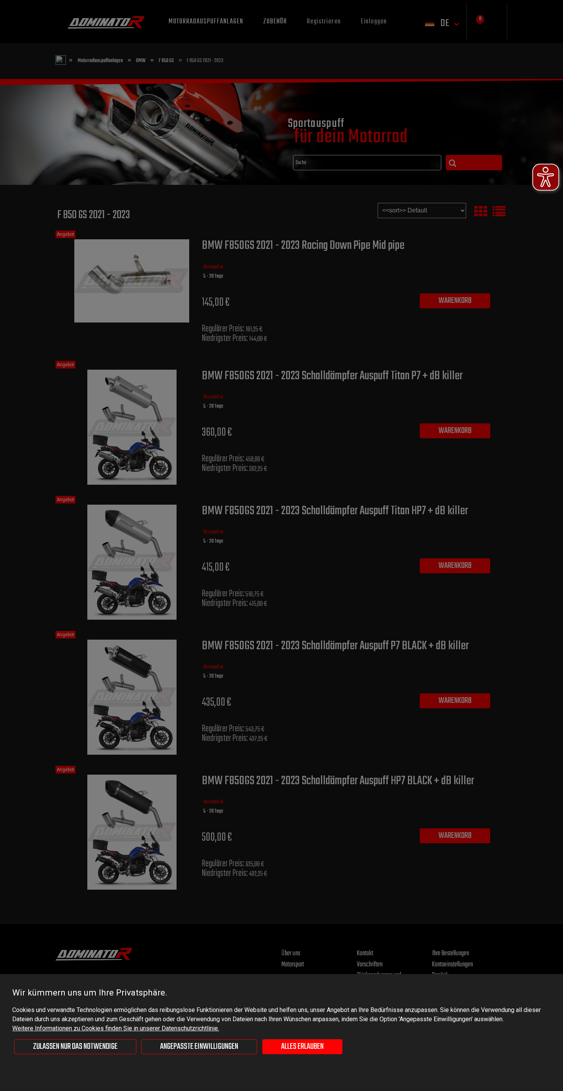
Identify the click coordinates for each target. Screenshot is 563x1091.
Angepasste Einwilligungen (199, 1046)
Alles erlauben (302, 1046)
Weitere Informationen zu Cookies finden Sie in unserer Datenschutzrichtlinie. (115, 1028)
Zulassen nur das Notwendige (75, 1046)
